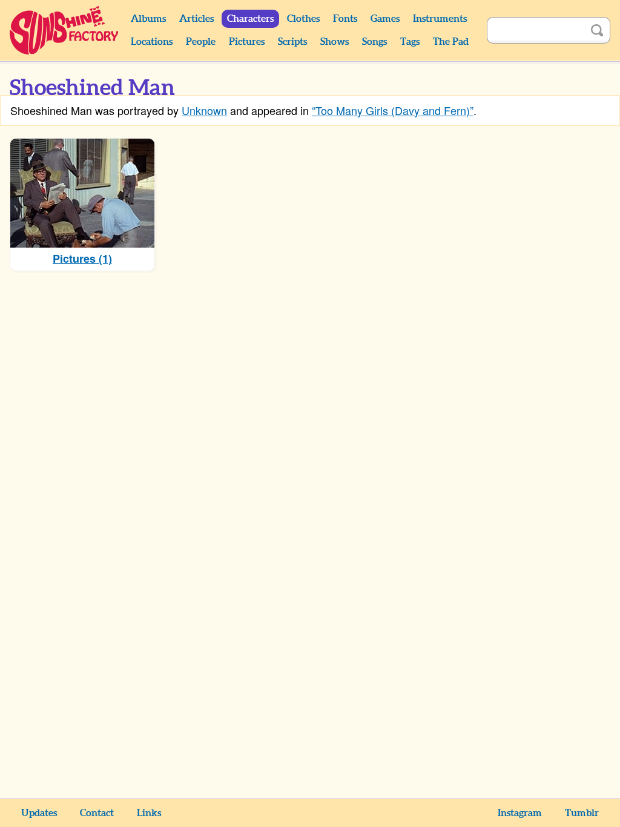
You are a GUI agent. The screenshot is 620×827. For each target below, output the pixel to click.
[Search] (597, 30)
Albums (148, 19)
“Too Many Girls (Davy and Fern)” (392, 110)
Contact (97, 813)
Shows (334, 42)
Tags (410, 42)
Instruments (440, 19)
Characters (250, 19)
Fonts (345, 19)
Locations (152, 42)
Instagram (520, 813)
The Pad (451, 42)
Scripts (292, 42)
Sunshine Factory (64, 30)
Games (385, 19)
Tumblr (582, 813)
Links (149, 813)
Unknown (204, 110)
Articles (196, 19)
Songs (374, 42)
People (201, 42)
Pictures (247, 42)
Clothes (303, 19)
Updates (39, 813)
